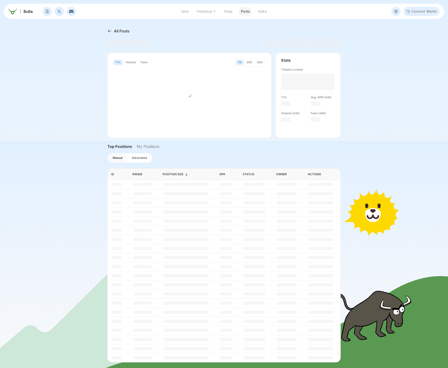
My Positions (148, 146)
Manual (117, 158)
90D (260, 62)
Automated (139, 158)
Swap (228, 11)
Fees (144, 62)
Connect (424, 11)
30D (249, 62)
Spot (185, 11)
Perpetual (204, 11)
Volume (131, 62)
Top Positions (119, 146)
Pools (245, 11)
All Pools (121, 31)
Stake (262, 11)
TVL (118, 62)
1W (240, 62)
